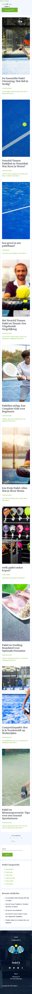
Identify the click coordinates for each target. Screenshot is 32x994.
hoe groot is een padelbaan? (11, 244)
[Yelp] (22, 968)
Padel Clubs (8, 875)
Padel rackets (6, 574)
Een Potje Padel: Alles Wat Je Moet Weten (14, 489)
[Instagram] (18, 968)
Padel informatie (7, 88)
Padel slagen (9, 884)
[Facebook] (9, 968)
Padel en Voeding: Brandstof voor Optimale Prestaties (13, 648)
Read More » (14, 253)
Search (4, 849)
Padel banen (5, 250)
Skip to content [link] (4, 1)
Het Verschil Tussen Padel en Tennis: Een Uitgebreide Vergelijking (14, 325)
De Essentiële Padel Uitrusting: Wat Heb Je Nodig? (15, 81)
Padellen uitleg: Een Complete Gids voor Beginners (13, 408)
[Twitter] (14, 968)
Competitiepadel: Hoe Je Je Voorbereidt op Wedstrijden (15, 730)
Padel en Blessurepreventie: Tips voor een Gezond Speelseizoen (16, 814)
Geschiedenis (9, 869)
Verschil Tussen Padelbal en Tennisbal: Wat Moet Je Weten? (15, 163)
